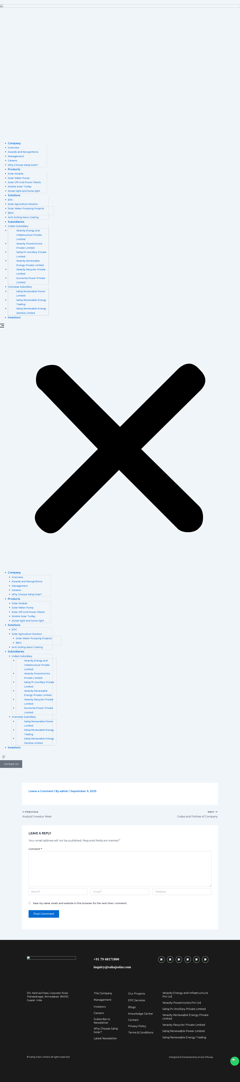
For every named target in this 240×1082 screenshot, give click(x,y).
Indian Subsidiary (18, 226)
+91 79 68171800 (106, 959)
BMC (11, 212)
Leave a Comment (41, 791)
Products (14, 169)
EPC (10, 199)
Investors (14, 317)
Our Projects (136, 993)
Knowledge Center (140, 1013)
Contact (133, 1019)
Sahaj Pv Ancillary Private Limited (184, 1009)
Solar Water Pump (19, 178)
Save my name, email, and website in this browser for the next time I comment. (80, 903)
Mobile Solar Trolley (20, 186)
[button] (120, 447)
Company (14, 143)
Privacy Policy (137, 1026)
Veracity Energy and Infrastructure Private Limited (29, 235)
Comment (35, 849)
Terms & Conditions (140, 1032)
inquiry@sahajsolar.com (112, 967)
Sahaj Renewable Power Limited (183, 1031)
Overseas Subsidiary (20, 286)
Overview (13, 147)
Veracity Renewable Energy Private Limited (185, 1016)
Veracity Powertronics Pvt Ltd (181, 1002)
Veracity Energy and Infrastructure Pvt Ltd (185, 994)
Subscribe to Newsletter (102, 1021)
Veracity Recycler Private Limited (183, 1024)
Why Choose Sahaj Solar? (23, 165)
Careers (12, 160)
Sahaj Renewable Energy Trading (184, 1037)
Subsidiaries (16, 221)
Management (16, 156)
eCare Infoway (205, 1057)
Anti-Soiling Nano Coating (23, 217)
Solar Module (15, 173)
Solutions (14, 195)
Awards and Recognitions (23, 151)
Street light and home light (24, 191)
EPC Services (136, 1000)
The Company (103, 993)
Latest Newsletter (105, 1038)
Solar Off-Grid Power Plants (24, 182)
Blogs (132, 1007)
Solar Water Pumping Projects (26, 208)
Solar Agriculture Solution (23, 204)
